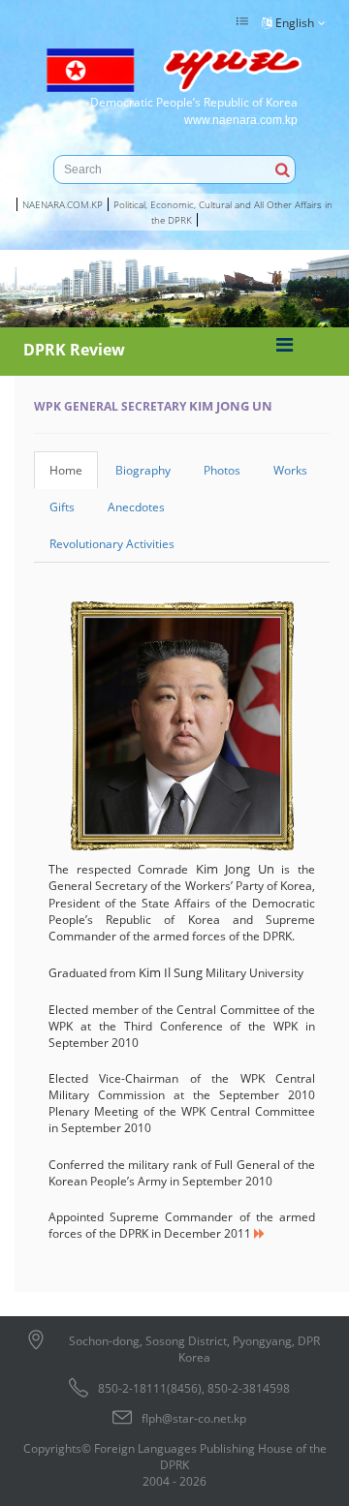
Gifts (62, 507)
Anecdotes (136, 507)
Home (65, 470)
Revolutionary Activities (111, 544)
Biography (143, 470)
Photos (222, 470)
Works (290, 470)
